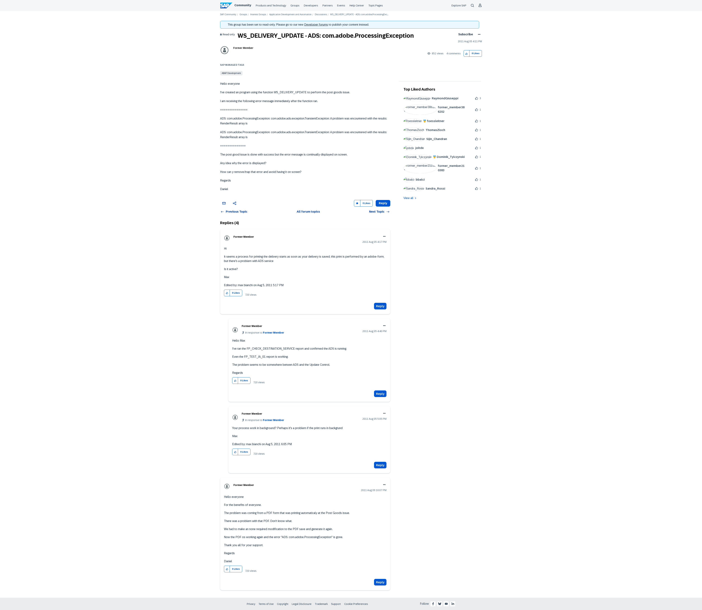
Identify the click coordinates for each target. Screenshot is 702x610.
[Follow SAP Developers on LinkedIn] (452, 603)
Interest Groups (258, 14)
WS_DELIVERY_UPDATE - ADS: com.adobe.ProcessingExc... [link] (359, 14)
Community (242, 5)
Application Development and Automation (290, 14)
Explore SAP (459, 5)
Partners (327, 5)
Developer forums (316, 24)
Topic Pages (375, 5)
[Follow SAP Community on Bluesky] (439, 603)
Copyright (282, 603)
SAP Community (228, 14)
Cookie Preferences (356, 603)
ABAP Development (231, 73)
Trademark (321, 603)
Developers (311, 5)
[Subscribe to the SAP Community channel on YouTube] (446, 603)
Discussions (321, 14)
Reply (380, 306)
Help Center (357, 5)
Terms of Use (266, 603)
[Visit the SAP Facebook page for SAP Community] (433, 603)
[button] (466, 53)
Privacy (251, 603)
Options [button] (478, 34)
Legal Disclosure (302, 603)
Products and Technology (271, 5)
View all (408, 198)
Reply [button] (383, 203)
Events (341, 5)
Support (336, 603)
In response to (264, 332)
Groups (294, 5)
